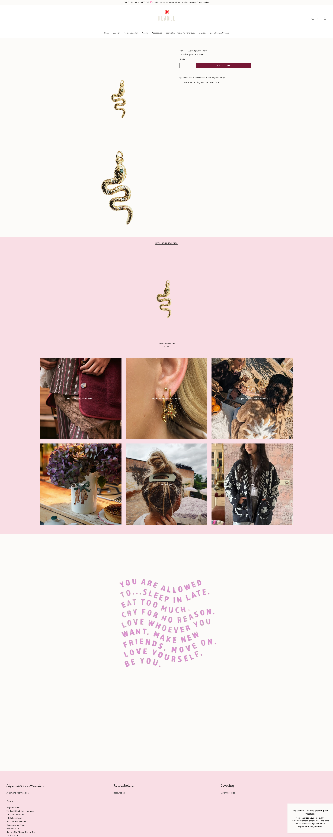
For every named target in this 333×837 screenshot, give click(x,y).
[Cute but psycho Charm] (166, 295)
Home (182, 51)
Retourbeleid (119, 793)
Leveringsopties (227, 793)
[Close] (330, 806)
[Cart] (325, 18)
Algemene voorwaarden (18, 793)
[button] (116, 33)
